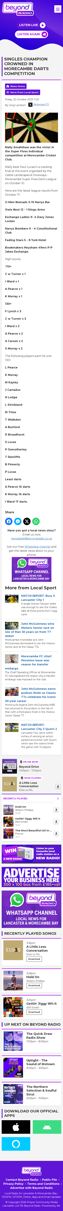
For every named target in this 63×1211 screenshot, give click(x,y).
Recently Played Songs (30, 933)
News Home (17, 86)
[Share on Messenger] (18, 521)
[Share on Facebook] (8, 521)
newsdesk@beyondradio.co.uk (31, 538)
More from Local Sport (24, 92)
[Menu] (57, 9)
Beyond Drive (29, 766)
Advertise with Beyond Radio (31, 1187)
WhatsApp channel (38, 546)
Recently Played (15, 798)
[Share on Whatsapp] (36, 521)
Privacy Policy (13, 1183)
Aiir (58, 1205)
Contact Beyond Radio (22, 1179)
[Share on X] (27, 521)
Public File (49, 1179)
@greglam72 (41, 104)
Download (34, 959)
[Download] (57, 786)
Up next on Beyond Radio (32, 1024)
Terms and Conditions (43, 1183)
